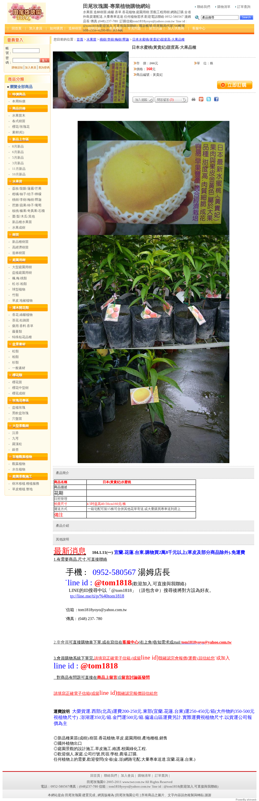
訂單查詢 (243, 7)
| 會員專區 (113, 28)
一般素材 (18, 368)
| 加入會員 (33, 28)
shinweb (251, 799)
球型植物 (18, 289)
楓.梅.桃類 (19, 278)
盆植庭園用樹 (22, 273)
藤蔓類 (17, 331)
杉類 (15, 362)
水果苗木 (18, 115)
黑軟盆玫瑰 (20, 413)
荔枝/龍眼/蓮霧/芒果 (26, 188)
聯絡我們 (203, 7)
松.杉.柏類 (19, 284)
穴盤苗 (17, 419)
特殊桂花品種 (22, 337)
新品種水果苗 (22, 222)
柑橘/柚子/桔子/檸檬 (26, 194)
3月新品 (18, 163)
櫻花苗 (17, 382)
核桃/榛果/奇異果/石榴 (28, 211)
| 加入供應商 (174, 28)
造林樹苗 (18, 253)
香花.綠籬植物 (22, 315)
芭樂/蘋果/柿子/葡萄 (26, 205)
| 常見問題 (132, 28)
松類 (15, 351)
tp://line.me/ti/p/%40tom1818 (97, 595)
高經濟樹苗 (20, 247)
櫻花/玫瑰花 (21, 127)
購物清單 (223, 7)
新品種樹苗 (20, 242)
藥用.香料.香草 (22, 326)
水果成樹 (18, 227)
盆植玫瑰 (18, 407)
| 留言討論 (153, 28)
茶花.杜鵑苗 (20, 320)
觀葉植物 (18, 464)
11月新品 (19, 169)
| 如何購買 (54, 28)
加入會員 (30, 67)
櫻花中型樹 (20, 388)
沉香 (15, 433)
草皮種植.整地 (22, 489)
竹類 (15, 295)
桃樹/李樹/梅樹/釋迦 (26, 200)
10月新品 (19, 174)
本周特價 (18, 101)
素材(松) (18, 132)
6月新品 (18, 152)
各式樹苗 (18, 121)
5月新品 (18, 157)
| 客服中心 (196, 28)
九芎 (15, 438)
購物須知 (17, 67)
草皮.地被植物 (22, 300)
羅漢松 (17, 444)
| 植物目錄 (92, 28)
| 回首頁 (14, 28)
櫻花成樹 (18, 393)
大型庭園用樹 (22, 267)
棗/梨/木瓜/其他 (23, 216)
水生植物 (18, 469)
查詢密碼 (44, 67)
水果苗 (91, 39)
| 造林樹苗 (73, 28)
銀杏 (15, 449)
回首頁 (95, 775)
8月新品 (18, 146)
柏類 (15, 357)
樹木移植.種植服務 (25, 483)
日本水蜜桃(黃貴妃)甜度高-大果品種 (158, 39)
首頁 (80, 39)
